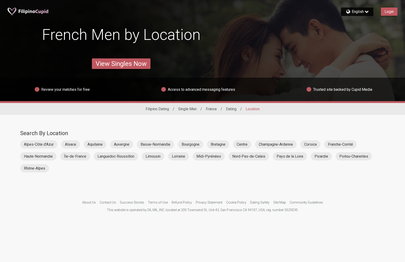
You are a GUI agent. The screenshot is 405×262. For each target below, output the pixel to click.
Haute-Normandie (38, 156)
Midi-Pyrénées (208, 156)
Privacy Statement (209, 202)
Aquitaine (95, 144)
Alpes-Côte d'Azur (39, 144)
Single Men (187, 109)
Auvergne (121, 144)
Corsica (310, 144)
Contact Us (108, 202)
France (211, 109)
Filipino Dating (157, 109)
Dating (231, 109)
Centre (242, 144)
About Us (89, 202)
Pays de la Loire (290, 156)
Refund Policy (182, 202)
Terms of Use (158, 202)
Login (389, 11)
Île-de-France (75, 156)
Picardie (321, 156)
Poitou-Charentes (353, 156)
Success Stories (132, 202)
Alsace (70, 144)
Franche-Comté (340, 144)
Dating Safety (260, 202)
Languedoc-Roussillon (116, 156)
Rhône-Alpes (34, 168)
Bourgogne (190, 144)
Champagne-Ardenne (276, 144)
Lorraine (178, 156)
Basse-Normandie (155, 144)
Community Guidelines (306, 202)
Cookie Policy (236, 202)
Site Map (279, 202)
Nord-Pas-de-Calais (248, 156)
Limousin (153, 156)
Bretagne (218, 144)
